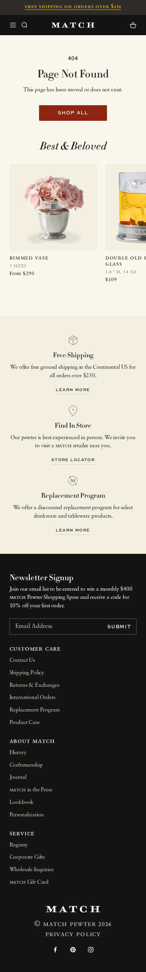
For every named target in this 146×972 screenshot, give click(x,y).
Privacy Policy (73, 934)
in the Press (31, 790)
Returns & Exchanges (34, 685)
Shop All (73, 112)
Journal (18, 777)
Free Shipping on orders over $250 (73, 6)
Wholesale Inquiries (32, 870)
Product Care (25, 722)
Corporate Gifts (27, 857)
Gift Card (29, 882)
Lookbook (22, 802)
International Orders (33, 697)
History (18, 752)
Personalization (27, 815)
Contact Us (22, 660)
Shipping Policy (27, 673)
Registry (19, 845)
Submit (119, 626)
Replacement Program (35, 710)
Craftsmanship (26, 765)
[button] (24, 25)
